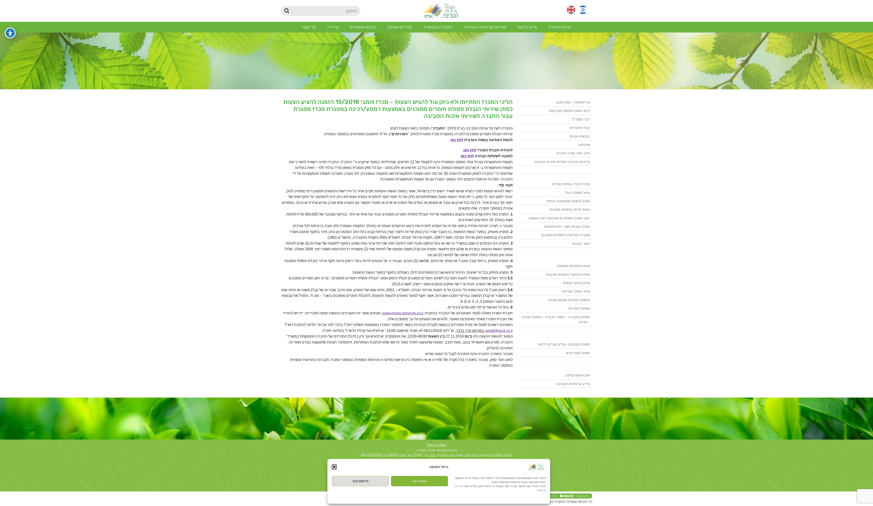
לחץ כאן (470, 150)
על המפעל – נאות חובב (573, 102)
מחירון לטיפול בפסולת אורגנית (568, 274)
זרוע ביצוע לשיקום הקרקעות (569, 110)
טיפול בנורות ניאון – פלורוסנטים (567, 226)
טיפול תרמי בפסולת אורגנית (569, 209)
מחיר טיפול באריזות (576, 291)
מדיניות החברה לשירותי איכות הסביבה (562, 162)
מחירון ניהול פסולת (576, 283)
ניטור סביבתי (581, 243)
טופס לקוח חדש (578, 353)
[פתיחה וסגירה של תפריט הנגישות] (10, 33)
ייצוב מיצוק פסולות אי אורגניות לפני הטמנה (559, 218)
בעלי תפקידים (579, 127)
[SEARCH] (286, 11)
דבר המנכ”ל (581, 119)
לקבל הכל (419, 481)
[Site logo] (440, 10)
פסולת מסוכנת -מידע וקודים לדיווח (564, 344)
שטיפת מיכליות (579, 308)
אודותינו (584, 145)
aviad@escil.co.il (499, 331)
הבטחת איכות (579, 136)
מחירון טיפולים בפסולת (573, 266)
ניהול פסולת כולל (577, 192)
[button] (334, 467)
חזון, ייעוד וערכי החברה (573, 153)
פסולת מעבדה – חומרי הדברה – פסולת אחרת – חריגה (556, 319)
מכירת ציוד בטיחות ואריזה (571, 184)
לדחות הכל (360, 481)
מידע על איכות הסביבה (573, 384)
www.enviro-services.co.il (402, 313)
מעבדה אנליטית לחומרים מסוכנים (565, 235)
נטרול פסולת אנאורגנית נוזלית (568, 201)
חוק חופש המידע (577, 375)
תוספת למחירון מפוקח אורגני (569, 300)
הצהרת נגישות (436, 445)
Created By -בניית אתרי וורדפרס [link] (562, 496)
